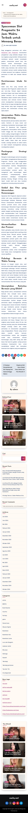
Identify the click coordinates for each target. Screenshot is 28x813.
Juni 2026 (5, 520)
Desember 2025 (7, 535)
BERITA (4, 604)
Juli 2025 (5, 555)
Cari (4, 453)
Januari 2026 (6, 532)
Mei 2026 (5, 524)
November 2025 (7, 539)
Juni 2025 (5, 558)
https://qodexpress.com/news (11, 710)
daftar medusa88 (7, 687)
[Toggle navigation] (2, 5)
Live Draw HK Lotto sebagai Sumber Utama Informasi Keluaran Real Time (13, 441)
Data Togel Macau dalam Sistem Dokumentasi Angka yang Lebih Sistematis (11, 490)
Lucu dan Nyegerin (8, 642)
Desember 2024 (7, 581)
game (4, 619)
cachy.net (13, 5)
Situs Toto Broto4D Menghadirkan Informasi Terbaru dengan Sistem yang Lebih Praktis (13, 472)
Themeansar (14, 810)
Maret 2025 (6, 570)
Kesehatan (5, 631)
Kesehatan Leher (7, 638)
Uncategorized (6, 22)
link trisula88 (6, 698)
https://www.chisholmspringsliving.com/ (14, 714)
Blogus (22, 808)
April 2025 (5, 566)
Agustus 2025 (6, 551)
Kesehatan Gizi (7, 634)
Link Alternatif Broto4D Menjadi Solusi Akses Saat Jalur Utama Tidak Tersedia (14, 425)
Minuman (5, 650)
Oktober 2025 (6, 543)
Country (5, 611)
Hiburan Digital (7, 627)
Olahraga (5, 653)
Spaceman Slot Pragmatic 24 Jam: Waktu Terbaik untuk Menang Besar (11, 34)
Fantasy (5, 615)
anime (4, 600)
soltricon (5, 695)
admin (7, 45)
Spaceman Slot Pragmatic (9, 52)
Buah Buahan (6, 608)
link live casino (6, 691)
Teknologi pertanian (8, 665)
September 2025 (7, 547)
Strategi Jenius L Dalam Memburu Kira (13, 495)
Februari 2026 (6, 528)
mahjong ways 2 (7, 702)
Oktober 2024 (6, 589)
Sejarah (5, 657)
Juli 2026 (5, 516)
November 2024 (7, 585)
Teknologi (5, 661)
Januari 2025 (6, 578)
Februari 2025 (6, 574)
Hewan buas (6, 623)
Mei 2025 (5, 562)
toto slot (5, 683)
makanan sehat (7, 646)
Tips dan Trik (6, 669)
